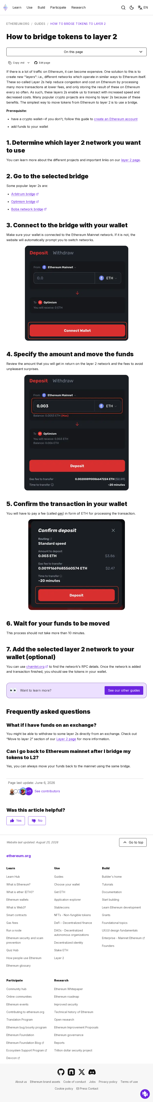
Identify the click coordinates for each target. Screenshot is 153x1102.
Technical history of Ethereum (73, 1012)
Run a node (14, 930)
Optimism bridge (25, 202)
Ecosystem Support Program (26, 1050)
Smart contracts (16, 915)
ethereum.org (17, 23)
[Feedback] (145, 1094)
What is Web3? (16, 907)
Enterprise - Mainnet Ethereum (123, 938)
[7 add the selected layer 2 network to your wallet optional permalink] (4, 653)
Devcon (13, 1058)
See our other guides (124, 690)
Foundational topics (115, 922)
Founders (108, 945)
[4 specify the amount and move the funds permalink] (4, 354)
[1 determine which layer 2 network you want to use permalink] (4, 146)
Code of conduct (74, 1081)
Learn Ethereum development (121, 907)
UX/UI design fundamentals (120, 930)
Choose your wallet (67, 884)
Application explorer (67, 899)
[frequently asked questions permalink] (4, 712)
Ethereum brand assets (45, 1081)
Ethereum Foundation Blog (25, 1042)
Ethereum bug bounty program (26, 1027)
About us (21, 1081)
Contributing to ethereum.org (25, 1012)
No (40, 821)
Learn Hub (13, 876)
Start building (110, 899)
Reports (59, 1042)
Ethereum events (17, 1004)
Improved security (66, 1004)
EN (145, 7)
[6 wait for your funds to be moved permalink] (4, 623)
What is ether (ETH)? (20, 892)
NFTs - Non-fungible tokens (72, 915)
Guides (39, 23)
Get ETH (59, 892)
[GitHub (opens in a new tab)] (61, 1072)
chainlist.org (37, 667)
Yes (19, 821)
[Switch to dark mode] (132, 7)
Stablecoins (62, 907)
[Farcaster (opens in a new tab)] (71, 1072)
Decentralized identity (68, 942)
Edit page (42, 63)
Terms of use (129, 1081)
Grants (106, 915)
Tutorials (107, 884)
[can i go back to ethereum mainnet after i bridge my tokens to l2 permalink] (4, 754)
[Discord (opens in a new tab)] (92, 1072)
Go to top (136, 842)
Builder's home (112, 876)
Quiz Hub (12, 950)
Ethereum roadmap (66, 996)
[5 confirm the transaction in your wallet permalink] (4, 504)
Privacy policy (108, 1081)
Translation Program (19, 1019)
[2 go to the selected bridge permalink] (4, 176)
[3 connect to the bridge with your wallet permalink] (4, 225)
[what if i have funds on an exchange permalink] (4, 725)
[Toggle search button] (123, 7)
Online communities (19, 996)
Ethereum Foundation (20, 1035)
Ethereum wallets (17, 899)
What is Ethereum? (18, 884)
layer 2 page (130, 160)
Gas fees (12, 922)
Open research (64, 1019)
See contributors (47, 791)
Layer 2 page (66, 739)
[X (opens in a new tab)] (81, 1072)
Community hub (16, 989)
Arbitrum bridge (25, 194)
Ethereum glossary (18, 965)
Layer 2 (59, 958)
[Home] (5, 7)
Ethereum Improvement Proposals (76, 1027)
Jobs (92, 1081)
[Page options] (28, 62)
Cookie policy (64, 1088)
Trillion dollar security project (73, 1050)
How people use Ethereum (23, 958)
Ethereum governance (68, 1035)
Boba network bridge (29, 209)
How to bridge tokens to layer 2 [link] (78, 23)
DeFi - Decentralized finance (73, 922)
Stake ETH (61, 950)
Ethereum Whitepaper (68, 989)
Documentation (112, 892)
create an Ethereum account (115, 119)
